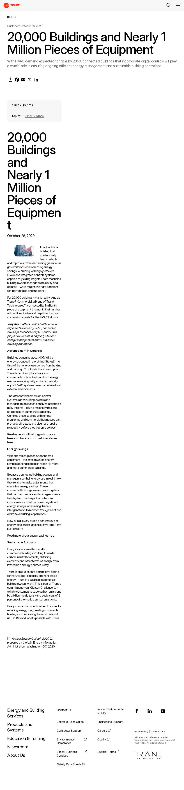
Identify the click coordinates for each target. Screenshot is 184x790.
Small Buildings (34, 116)
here (10, 438)
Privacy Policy (141, 731)
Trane (10, 572)
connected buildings (19, 490)
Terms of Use (158, 731)
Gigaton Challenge (41, 587)
